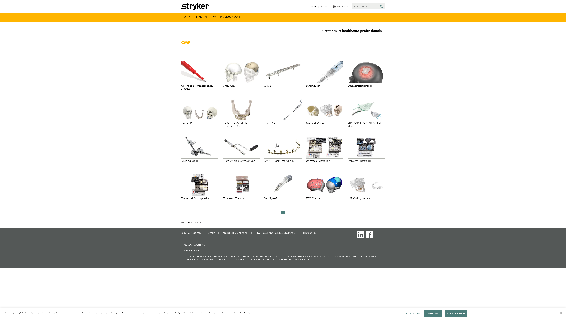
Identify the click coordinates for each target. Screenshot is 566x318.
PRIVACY (211, 233)
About (187, 17)
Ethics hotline (191, 250)
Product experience (194, 244)
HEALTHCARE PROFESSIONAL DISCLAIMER (275, 233)
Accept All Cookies (455, 313)
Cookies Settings (412, 313)
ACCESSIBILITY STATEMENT (235, 233)
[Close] (561, 313)
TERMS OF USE (310, 233)
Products (201, 17)
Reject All (433, 313)
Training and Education (226, 17)
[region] (283, 313)
